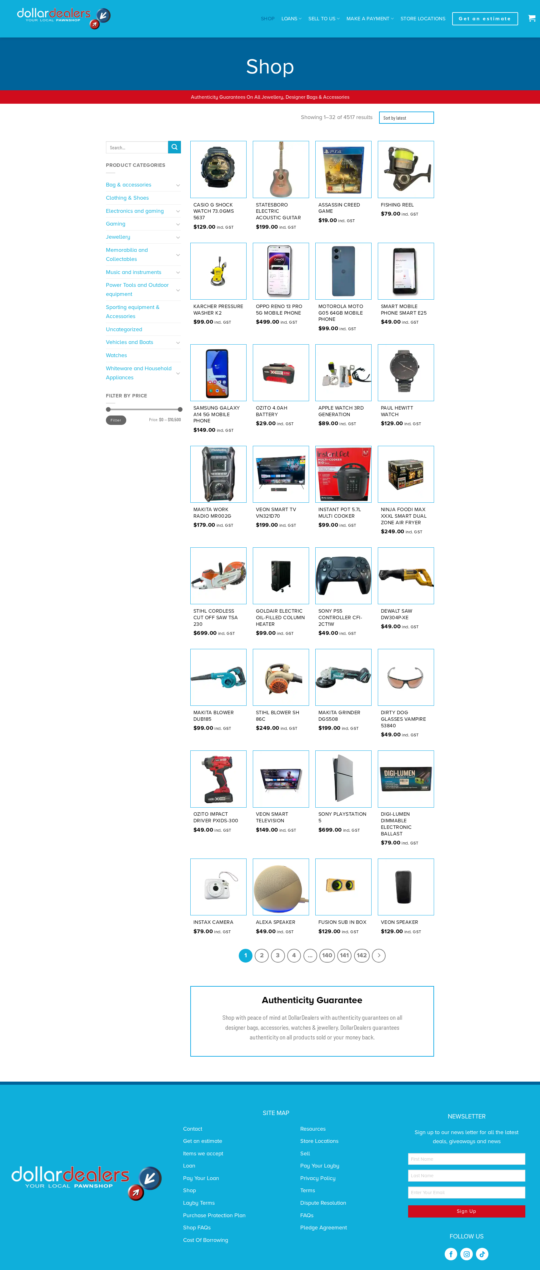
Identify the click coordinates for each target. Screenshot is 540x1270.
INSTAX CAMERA (213, 922)
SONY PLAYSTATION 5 (342, 817)
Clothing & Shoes (127, 197)
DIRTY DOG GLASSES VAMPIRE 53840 (403, 719)
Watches (116, 355)
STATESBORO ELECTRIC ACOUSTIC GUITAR (278, 211)
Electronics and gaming (135, 210)
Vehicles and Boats (129, 342)
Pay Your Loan (201, 1178)
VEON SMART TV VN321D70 (276, 512)
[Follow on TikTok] (482, 1254)
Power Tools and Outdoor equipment (137, 289)
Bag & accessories (128, 184)
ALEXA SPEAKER (276, 922)
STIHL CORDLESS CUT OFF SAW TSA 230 (215, 617)
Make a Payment (368, 19)
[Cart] (530, 18)
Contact (192, 1128)
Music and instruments (133, 272)
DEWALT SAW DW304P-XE (396, 614)
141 (344, 955)
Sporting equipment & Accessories (133, 312)
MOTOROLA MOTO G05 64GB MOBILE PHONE (340, 313)
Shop (268, 19)
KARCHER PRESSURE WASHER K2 (218, 309)
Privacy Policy (318, 1178)
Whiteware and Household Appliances (139, 373)
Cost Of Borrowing (205, 1240)
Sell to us (321, 19)
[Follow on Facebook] (451, 1254)
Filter (116, 420)
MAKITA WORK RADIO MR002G (212, 512)
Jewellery (118, 236)
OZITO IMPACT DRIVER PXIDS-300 (215, 817)
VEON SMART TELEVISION (272, 817)
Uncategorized (124, 329)
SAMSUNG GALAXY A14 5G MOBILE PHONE (216, 414)
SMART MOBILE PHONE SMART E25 (404, 309)
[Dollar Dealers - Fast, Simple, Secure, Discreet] (64, 19)
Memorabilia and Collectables (127, 254)
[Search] (174, 147)
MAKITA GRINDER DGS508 (339, 716)
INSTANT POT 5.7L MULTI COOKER (339, 512)
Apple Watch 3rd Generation (341, 411)
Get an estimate (202, 1141)
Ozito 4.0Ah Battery (272, 411)
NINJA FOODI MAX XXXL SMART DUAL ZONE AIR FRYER (404, 516)
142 (362, 955)
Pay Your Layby (319, 1165)
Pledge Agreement (323, 1227)
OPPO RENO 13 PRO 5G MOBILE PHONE (279, 309)
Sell (305, 1153)
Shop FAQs (197, 1227)
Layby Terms (199, 1202)
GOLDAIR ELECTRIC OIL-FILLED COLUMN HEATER (280, 617)
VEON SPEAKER (399, 922)
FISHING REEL (397, 205)
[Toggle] (178, 185)
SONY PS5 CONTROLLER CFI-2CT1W (340, 617)
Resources (313, 1128)
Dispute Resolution (323, 1202)
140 (327, 955)
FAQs (306, 1215)
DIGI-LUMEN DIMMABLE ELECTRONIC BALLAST (396, 824)
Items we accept (203, 1153)
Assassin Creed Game (339, 208)
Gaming (115, 223)
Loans (290, 19)
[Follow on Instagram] (466, 1254)
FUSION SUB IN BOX (342, 922)
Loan (189, 1165)
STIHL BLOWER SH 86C (277, 716)
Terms (307, 1190)
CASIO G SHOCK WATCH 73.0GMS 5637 (213, 211)
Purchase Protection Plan (214, 1215)
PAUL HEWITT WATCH (397, 411)
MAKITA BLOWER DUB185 (213, 716)
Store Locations (423, 19)
